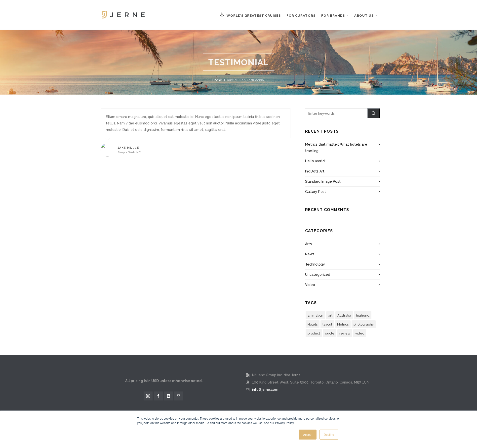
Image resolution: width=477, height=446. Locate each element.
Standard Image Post (323, 181)
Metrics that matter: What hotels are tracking (336, 147)
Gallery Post (315, 192)
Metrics (343, 324)
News (310, 254)
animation (315, 315)
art (330, 315)
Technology (315, 264)
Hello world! (315, 161)
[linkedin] (168, 395)
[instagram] (148, 395)
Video (310, 285)
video (359, 333)
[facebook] (158, 395)
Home (217, 80)
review (344, 333)
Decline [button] (329, 434)
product (314, 333)
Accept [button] (307, 434)
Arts (308, 244)
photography (364, 324)
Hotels (313, 324)
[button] (373, 113)
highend (362, 315)
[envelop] (178, 395)
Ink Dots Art (314, 171)
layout (327, 324)
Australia (344, 315)
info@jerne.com (265, 389)
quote (329, 333)
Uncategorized (317, 275)
